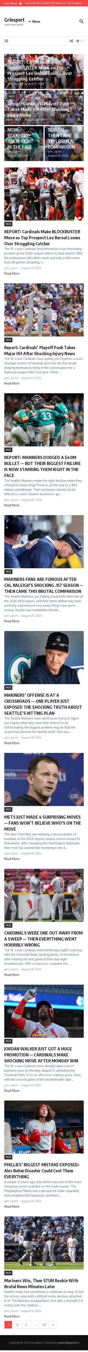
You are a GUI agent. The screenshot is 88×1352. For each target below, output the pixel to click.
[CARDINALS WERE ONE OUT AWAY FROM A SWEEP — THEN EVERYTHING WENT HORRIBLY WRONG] (44, 895)
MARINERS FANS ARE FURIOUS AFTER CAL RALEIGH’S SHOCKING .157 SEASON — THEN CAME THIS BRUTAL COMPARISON (43, 585)
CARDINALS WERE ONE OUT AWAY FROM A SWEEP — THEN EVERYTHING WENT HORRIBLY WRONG (43, 938)
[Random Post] (71, 41)
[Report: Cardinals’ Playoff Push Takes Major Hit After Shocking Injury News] (44, 310)
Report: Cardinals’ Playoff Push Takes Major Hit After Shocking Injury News (38, 109)
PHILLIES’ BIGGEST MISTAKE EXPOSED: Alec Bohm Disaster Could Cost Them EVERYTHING (41, 1170)
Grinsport (14, 19)
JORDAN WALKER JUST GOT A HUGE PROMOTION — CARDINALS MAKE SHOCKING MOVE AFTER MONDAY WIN (41, 1054)
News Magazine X (68, 1342)
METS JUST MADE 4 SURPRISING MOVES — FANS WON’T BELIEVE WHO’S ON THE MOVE (42, 823)
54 (44, 1325)
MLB (11, 54)
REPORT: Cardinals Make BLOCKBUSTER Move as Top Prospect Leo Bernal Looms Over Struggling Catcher (39, 70)
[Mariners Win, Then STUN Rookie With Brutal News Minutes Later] (44, 1243)
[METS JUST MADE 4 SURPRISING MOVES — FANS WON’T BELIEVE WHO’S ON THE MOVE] (44, 779)
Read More (11, 273)
